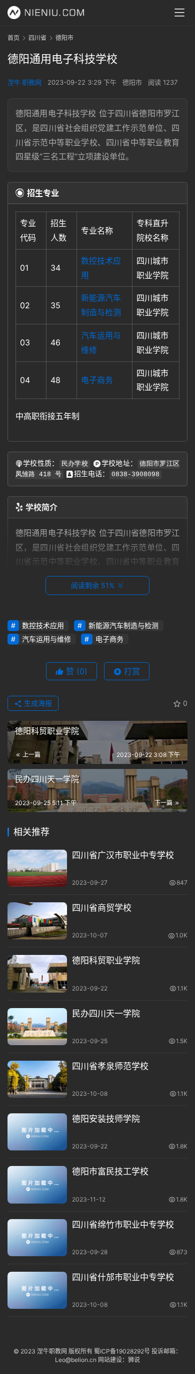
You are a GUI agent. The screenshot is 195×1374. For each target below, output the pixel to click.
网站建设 (110, 1359)
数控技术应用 (43, 625)
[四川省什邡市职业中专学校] (37, 1290)
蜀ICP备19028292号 (122, 1351)
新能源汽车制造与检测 (123, 625)
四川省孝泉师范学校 (110, 1066)
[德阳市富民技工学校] (37, 1184)
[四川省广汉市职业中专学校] (37, 868)
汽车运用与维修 (46, 639)
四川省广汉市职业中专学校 (123, 855)
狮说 (134, 1359)
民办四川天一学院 (106, 1014)
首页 (14, 38)
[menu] (179, 13)
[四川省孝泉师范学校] (37, 1079)
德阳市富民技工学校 (110, 1171)
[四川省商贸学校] (37, 920)
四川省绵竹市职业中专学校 (123, 1225)
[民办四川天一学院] (37, 1026)
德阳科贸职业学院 (106, 960)
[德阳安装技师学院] (37, 1131)
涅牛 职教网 (25, 82)
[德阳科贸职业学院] (37, 973)
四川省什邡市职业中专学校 (123, 1277)
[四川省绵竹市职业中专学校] (37, 1237)
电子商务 (97, 380)
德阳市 (132, 82)
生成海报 (37, 703)
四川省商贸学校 (102, 908)
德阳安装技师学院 (106, 1119)
